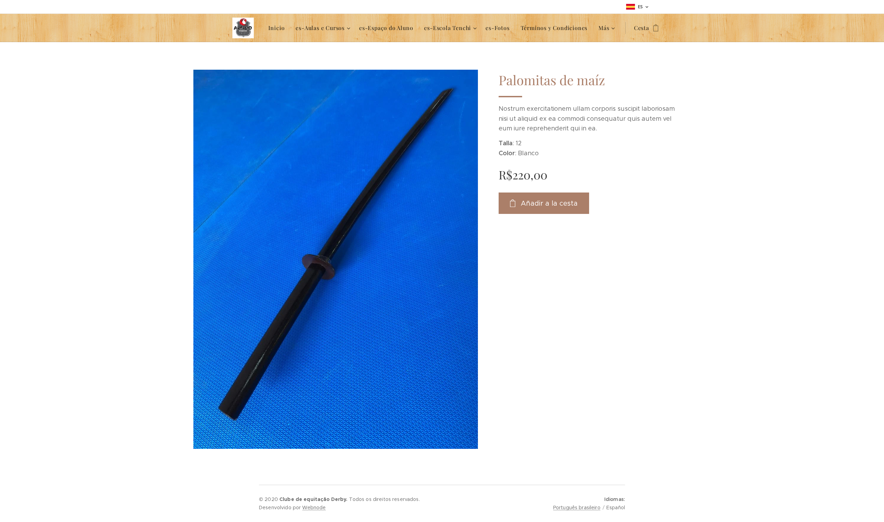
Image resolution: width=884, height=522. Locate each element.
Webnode (314, 507)
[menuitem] (278, 28)
